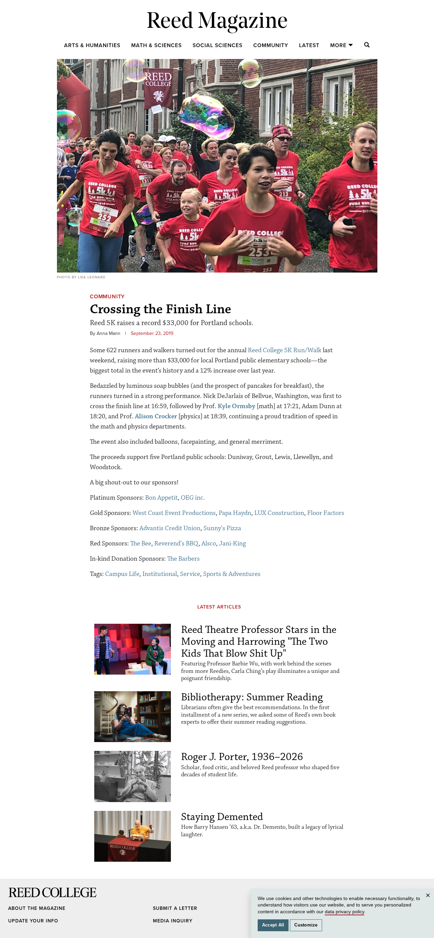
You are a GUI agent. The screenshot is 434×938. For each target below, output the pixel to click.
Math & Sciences (156, 45)
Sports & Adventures (231, 574)
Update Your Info (33, 921)
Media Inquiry (173, 921)
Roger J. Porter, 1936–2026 (242, 756)
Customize (305, 925)
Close (429, 901)
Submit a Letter (175, 908)
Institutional (159, 574)
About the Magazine (36, 908)
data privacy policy (344, 911)
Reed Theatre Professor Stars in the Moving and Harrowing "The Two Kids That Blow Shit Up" (258, 641)
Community (270, 45)
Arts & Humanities (92, 45)
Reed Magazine (217, 22)
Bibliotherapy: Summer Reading (252, 697)
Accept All (273, 925)
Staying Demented (222, 816)
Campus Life (122, 574)
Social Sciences (217, 45)
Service (190, 574)
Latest (309, 45)
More (338, 45)
